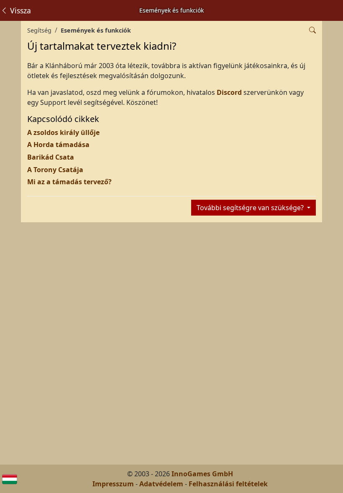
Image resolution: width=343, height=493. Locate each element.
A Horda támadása (58, 144)
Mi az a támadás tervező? (69, 181)
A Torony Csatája (55, 169)
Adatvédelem (161, 483)
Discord (230, 92)
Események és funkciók (96, 30)
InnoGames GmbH (202, 473)
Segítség (39, 30)
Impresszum (113, 483)
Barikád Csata (50, 157)
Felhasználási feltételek (228, 483)
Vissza (19, 10)
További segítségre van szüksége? (251, 207)
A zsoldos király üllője (63, 132)
